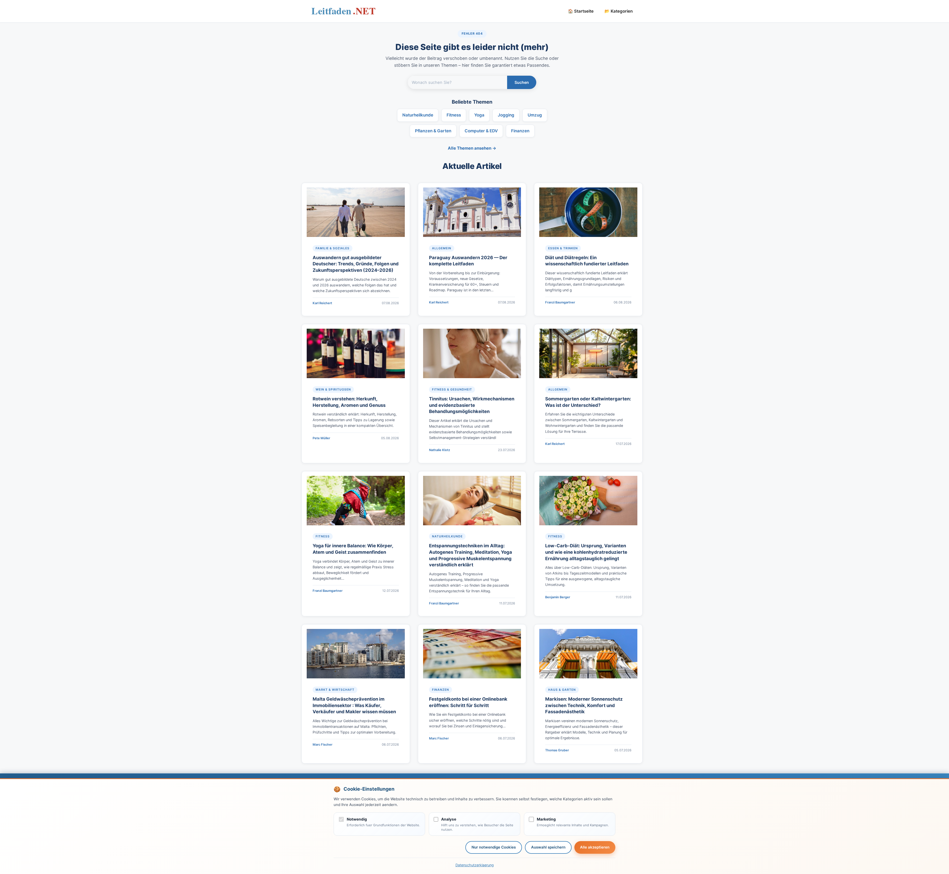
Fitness (454, 115)
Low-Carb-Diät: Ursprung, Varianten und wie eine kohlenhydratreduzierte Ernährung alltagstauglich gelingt (586, 552)
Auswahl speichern (548, 847)
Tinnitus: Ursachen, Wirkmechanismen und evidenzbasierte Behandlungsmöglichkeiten (471, 405)
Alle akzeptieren (594, 847)
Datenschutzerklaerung (474, 865)
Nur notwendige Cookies (494, 847)
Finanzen (520, 130)
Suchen (522, 82)
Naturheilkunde (417, 115)
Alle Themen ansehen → (472, 148)
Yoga (479, 115)
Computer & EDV (481, 130)
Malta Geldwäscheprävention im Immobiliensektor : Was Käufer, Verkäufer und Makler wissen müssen (354, 705)
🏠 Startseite (581, 11)
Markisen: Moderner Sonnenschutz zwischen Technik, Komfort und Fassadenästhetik (584, 705)
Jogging (506, 115)
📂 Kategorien (618, 11)
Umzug (535, 115)
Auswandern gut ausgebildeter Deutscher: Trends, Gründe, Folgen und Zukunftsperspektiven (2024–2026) (356, 264)
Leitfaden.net (343, 12)
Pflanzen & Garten (433, 130)
